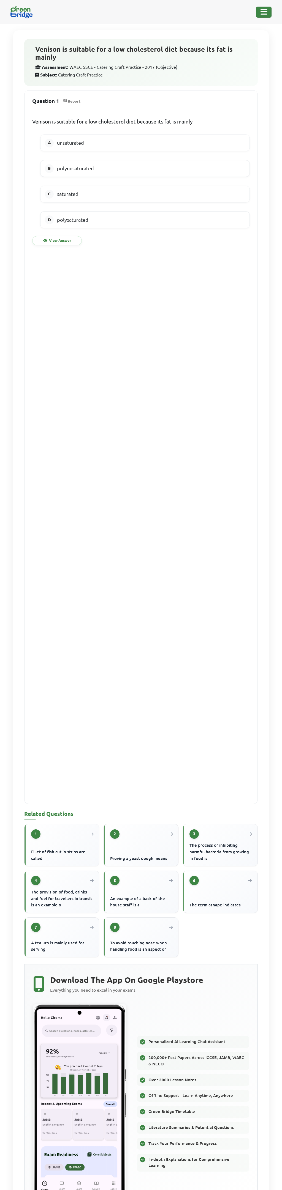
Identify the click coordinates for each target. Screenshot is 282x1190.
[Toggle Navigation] (264, 12)
